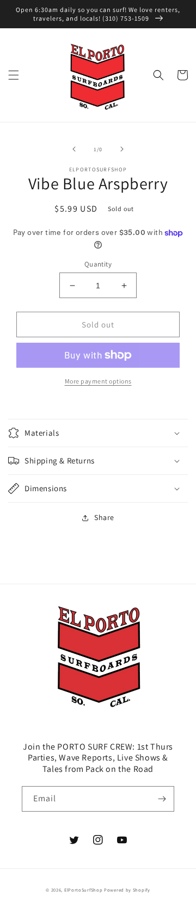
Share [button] (104, 517)
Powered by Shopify (127, 890)
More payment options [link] (98, 381)
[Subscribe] (162, 799)
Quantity (98, 264)
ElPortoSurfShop (83, 890)
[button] (14, 75)
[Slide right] (122, 149)
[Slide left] (74, 149)
